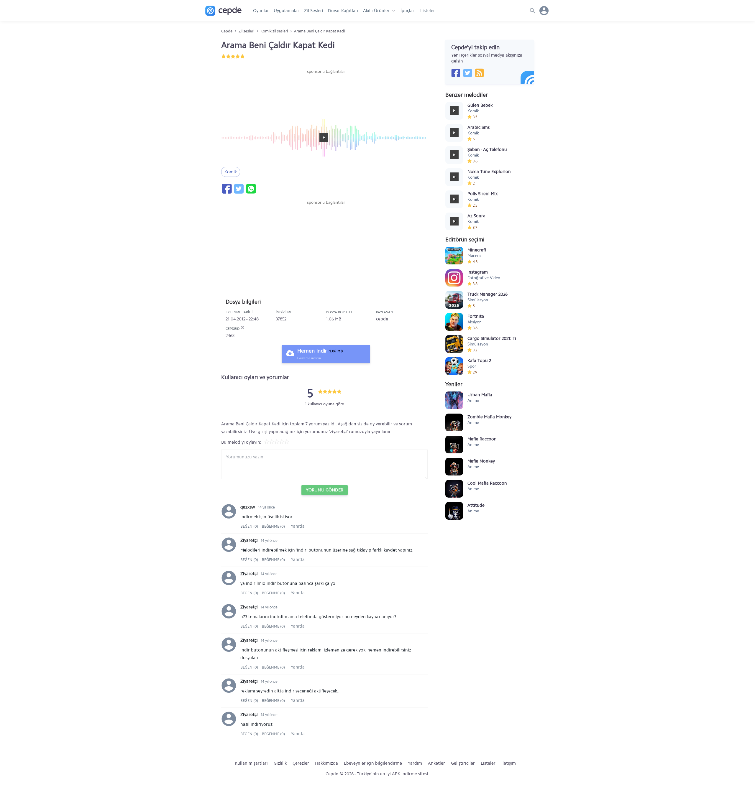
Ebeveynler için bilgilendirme (373, 763)
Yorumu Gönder (324, 490)
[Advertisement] (326, 92)
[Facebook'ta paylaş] (226, 189)
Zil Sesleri (313, 10)
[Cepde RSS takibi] (479, 72)
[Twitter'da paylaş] (238, 189)
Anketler (436, 763)
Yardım (415, 763)
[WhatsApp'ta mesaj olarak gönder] (250, 189)
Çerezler (301, 763)
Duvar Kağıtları (343, 10)
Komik (230, 172)
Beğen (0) (249, 526)
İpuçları (408, 10)
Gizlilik (280, 763)
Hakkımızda (326, 763)
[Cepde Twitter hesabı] (467, 72)
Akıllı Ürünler (376, 10)
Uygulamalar (286, 10)
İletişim (508, 763)
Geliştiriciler (463, 763)
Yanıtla (298, 526)
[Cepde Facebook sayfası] (455, 72)
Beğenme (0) (273, 526)
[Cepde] (223, 11)
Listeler (427, 10)
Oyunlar (261, 10)
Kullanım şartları (251, 763)
